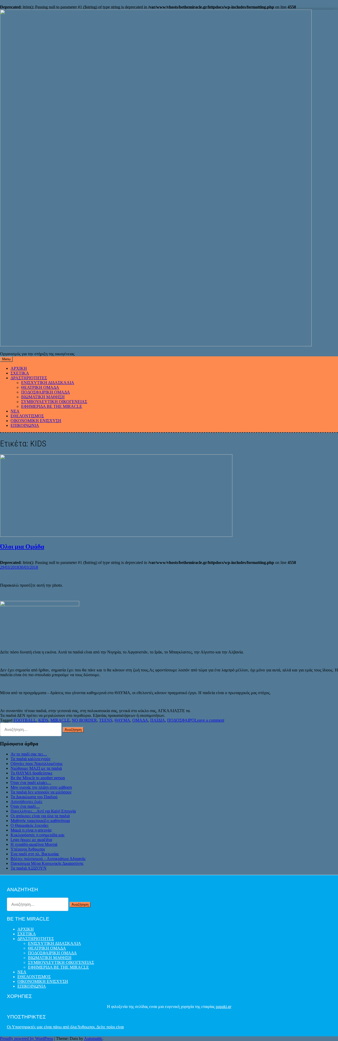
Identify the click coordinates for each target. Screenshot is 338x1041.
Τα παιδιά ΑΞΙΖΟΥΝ (28, 868)
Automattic (93, 1038)
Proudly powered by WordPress (26, 1038)
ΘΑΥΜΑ (122, 720)
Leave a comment (209, 720)
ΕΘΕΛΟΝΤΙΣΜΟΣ (27, 416)
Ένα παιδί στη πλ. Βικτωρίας (35, 854)
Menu (6, 359)
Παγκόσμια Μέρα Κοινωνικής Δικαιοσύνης (47, 863)
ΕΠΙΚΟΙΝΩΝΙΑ (25, 425)
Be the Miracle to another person (38, 778)
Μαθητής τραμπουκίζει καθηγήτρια (40, 820)
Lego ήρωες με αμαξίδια (31, 839)
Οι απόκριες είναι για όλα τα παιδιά (40, 816)
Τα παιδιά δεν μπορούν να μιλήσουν (41, 792)
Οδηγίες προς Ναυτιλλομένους (37, 763)
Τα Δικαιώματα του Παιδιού (34, 797)
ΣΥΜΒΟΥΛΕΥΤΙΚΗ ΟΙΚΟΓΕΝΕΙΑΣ (54, 401)
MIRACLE (60, 720)
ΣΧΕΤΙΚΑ (20, 373)
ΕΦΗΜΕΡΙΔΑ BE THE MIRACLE (51, 406)
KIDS (43, 720)
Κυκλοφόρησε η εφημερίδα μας (37, 835)
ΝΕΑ (15, 411)
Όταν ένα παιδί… (25, 806)
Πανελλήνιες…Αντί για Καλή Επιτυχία (43, 811)
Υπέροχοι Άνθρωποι (28, 849)
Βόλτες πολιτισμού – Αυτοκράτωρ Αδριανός (48, 858)
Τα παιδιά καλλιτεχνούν (30, 759)
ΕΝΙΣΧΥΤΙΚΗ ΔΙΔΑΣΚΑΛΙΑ (47, 382)
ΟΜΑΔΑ (140, 720)
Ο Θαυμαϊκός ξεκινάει (29, 825)
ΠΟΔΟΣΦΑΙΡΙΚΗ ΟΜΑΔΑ (45, 392)
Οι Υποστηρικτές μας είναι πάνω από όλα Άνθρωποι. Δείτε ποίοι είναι (65, 1027)
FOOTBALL (24, 720)
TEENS (105, 720)
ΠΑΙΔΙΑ (157, 720)
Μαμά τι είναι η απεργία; (31, 830)
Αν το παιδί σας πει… (29, 754)
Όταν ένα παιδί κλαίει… (31, 782)
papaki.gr (223, 1006)
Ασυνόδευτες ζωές (26, 801)
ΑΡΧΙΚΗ (19, 368)
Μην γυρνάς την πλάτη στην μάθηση (41, 787)
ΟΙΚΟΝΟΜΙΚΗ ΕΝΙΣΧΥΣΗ (36, 420)
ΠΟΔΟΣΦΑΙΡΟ (181, 720)
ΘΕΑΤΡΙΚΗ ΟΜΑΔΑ (40, 387)
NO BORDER (84, 720)
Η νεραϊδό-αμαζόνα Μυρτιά (34, 844)
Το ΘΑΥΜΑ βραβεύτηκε (32, 773)
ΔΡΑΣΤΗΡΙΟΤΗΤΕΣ (29, 378)
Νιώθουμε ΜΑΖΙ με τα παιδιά (36, 768)
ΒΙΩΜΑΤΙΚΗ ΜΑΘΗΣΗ (43, 397)
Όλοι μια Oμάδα (22, 546)
